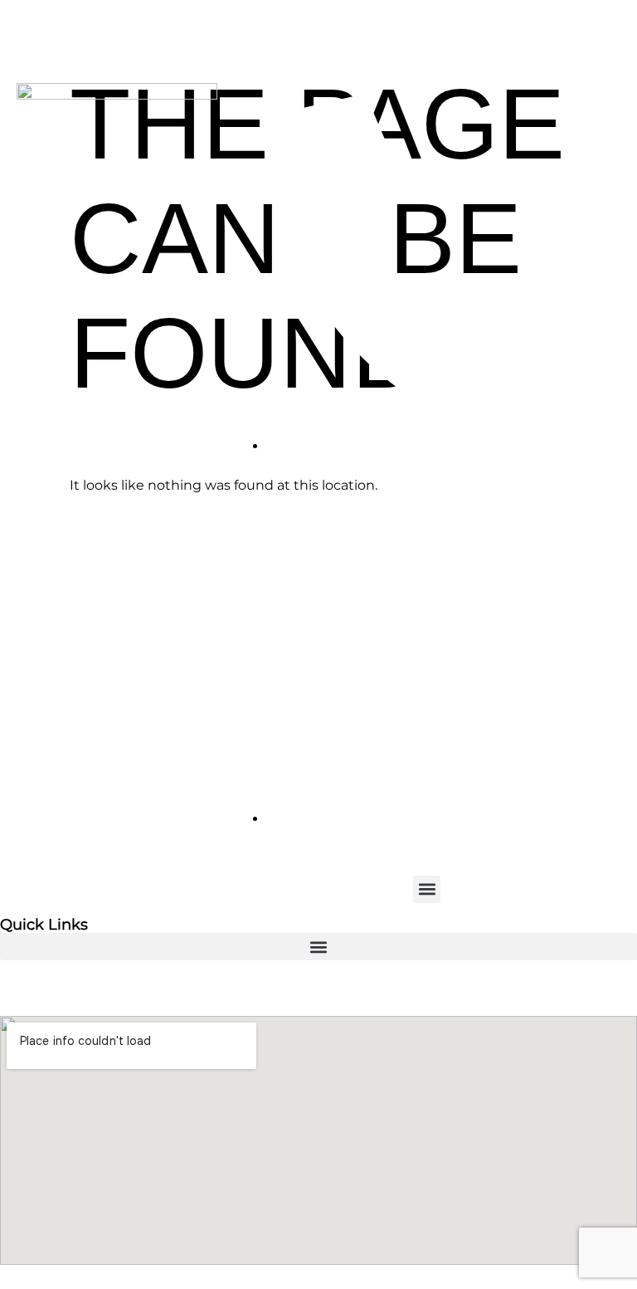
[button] (426, 889)
